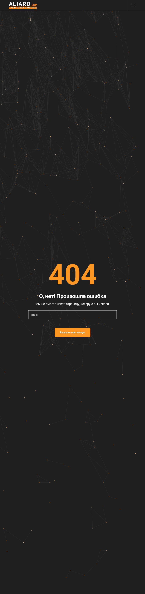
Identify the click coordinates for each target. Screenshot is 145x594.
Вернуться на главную (72, 332)
